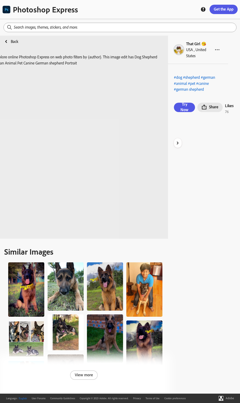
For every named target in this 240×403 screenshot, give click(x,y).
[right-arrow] (178, 143)
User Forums (38, 398)
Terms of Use (153, 398)
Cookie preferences (175, 398)
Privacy (137, 398)
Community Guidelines (62, 398)
